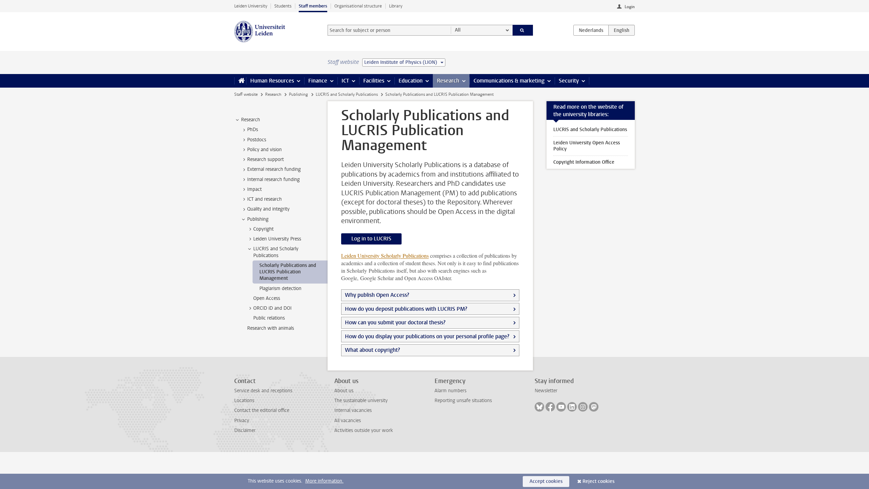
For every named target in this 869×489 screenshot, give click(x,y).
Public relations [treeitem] (269, 318)
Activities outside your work (363, 430)
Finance (317, 80)
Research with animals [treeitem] (270, 328)
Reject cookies (598, 481)
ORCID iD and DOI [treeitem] (272, 308)
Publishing (298, 94)
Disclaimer (245, 430)
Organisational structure (358, 6)
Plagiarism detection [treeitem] (280, 288)
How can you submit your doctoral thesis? (395, 322)
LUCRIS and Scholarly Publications (347, 94)
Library (395, 6)
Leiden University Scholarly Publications (385, 255)
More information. (324, 481)
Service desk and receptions (263, 390)
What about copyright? (372, 350)
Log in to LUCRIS (371, 238)
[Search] (523, 30)
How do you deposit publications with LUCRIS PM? (406, 308)
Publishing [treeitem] (258, 219)
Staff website (246, 94)
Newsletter (546, 390)
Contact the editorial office (261, 410)
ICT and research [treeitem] (264, 199)
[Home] (240, 81)
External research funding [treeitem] (274, 169)
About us (343, 390)
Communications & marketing (509, 80)
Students (283, 6)
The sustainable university (361, 400)
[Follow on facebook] (550, 407)
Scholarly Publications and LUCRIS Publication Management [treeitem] (287, 272)
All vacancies (347, 420)
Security (569, 80)
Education (411, 80)
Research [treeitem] (250, 119)
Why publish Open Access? (377, 294)
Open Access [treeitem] (266, 298)
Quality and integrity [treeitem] (268, 209)
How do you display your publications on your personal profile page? (427, 336)
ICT (345, 80)
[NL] (591, 30)
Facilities (373, 80)
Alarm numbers (450, 390)
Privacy (241, 420)
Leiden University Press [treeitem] (277, 239)
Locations (244, 400)
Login (630, 7)
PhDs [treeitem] (252, 129)
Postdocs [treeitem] (256, 140)
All (458, 30)
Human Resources (272, 80)
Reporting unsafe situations (463, 400)
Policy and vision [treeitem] (264, 149)
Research (448, 80)
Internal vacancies (353, 410)
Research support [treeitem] (265, 159)
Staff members (313, 6)
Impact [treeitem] (254, 189)
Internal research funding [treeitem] (273, 179)
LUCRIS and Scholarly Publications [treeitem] (275, 252)
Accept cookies (546, 481)
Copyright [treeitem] (263, 229)
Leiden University (250, 6)
